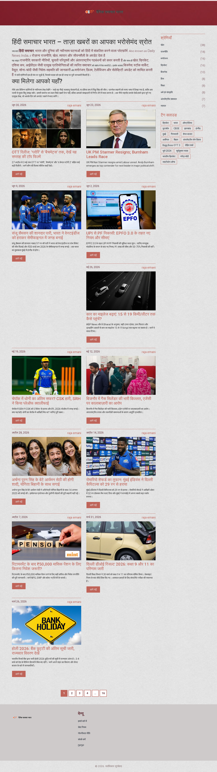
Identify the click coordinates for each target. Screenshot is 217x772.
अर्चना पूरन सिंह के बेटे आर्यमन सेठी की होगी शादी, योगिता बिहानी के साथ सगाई (43, 482)
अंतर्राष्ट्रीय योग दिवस (192, 139)
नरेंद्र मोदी (184, 156)
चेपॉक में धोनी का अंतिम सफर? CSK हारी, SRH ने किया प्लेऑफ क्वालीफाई (46, 400)
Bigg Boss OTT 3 (171, 145)
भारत (176, 123)
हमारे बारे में (82, 721)
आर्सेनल (166, 139)
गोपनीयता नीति (84, 733)
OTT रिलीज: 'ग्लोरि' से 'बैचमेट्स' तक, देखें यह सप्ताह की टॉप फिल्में (44, 154)
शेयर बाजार (187, 134)
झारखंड (187, 128)
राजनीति (164, 51)
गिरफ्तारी (174, 134)
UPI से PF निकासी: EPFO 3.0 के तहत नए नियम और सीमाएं (118, 235)
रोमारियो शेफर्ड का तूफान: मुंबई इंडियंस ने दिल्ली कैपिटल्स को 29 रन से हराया (119, 482)
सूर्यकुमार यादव (182, 150)
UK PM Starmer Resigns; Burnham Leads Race (117, 154)
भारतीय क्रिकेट (169, 156)
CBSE (177, 128)
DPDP (81, 745)
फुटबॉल (166, 128)
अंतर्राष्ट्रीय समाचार (169, 99)
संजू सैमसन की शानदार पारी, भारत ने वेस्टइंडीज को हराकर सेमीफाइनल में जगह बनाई (46, 235)
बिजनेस (164, 72)
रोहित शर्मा (189, 145)
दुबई (164, 134)
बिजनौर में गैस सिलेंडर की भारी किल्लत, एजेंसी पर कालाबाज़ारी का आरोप (118, 400)
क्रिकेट (164, 65)
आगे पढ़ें (18, 174)
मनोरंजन (164, 58)
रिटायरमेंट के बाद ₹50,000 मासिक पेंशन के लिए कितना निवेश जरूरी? (46, 566)
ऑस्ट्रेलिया (187, 123)
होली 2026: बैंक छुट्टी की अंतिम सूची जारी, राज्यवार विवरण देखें (43, 650)
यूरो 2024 (167, 150)
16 (103, 693)
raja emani (74, 105)
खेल (162, 44)
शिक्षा (163, 85)
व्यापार (163, 105)
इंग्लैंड (198, 128)
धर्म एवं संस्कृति (167, 92)
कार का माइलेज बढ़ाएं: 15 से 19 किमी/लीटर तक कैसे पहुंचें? (120, 316)
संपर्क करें (82, 739)
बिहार (176, 139)
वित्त (162, 78)
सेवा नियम (82, 727)
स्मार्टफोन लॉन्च (169, 162)
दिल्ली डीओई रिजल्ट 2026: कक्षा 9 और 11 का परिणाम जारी (120, 566)
